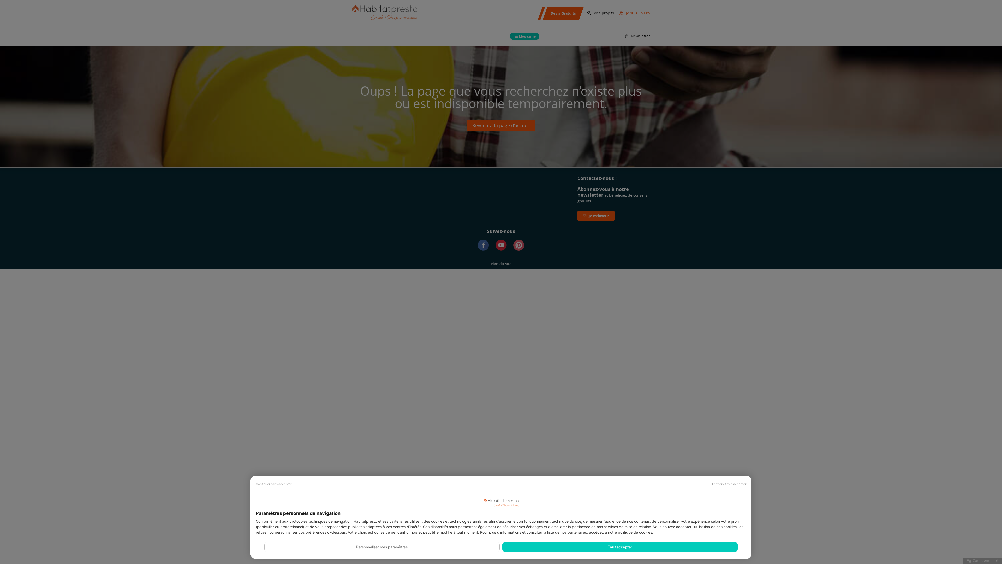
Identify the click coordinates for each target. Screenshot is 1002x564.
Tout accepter (620, 547)
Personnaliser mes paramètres (382, 547)
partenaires (399, 521)
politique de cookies (635, 532)
